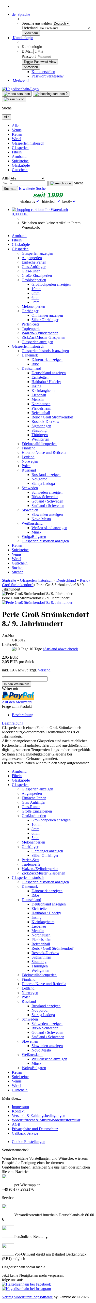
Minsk (36, 532)
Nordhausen (41, 404)
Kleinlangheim (43, 390)
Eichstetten (40, 377)
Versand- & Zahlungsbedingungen (38, 1115)
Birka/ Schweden (45, 497)
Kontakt (18, 1111)
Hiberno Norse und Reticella (44, 452)
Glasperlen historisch (28, 143)
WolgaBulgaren (34, 536)
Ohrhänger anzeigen (47, 315)
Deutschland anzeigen (49, 373)
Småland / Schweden (48, 505)
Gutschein (20, 170)
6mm (35, 298)
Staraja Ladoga (43, 483)
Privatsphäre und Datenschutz (35, 1129)
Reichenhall (41, 413)
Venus (16, 130)
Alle (15, 125)
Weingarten (40, 439)
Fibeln (17, 152)
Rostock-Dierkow (45, 421)
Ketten (17, 134)
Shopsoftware (42, 1297)
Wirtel (16, 139)
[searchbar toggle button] (14, 99)
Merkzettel (20, 80)
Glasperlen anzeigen (37, 253)
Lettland (28, 457)
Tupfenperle (31, 328)
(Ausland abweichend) (60, 649)
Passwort (29, 56)
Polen (26, 466)
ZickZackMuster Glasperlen (43, 337)
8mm (35, 293)
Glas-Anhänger (34, 267)
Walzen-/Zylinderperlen (40, 333)
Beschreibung (22, 715)
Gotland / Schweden (47, 501)
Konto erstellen (43, 72)
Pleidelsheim (41, 408)
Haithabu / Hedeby (46, 382)
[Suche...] (60, 183)
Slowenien (30, 510)
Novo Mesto (41, 519)
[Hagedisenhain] (20, 89)
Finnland (28, 448)
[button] (21, 14)
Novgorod (40, 479)
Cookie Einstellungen (28, 1142)
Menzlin (38, 399)
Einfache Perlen (34, 262)
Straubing (39, 430)
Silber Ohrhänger (45, 320)
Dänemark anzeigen (47, 359)
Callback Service (25, 1133)
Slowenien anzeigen (47, 514)
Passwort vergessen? (48, 76)
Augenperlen (32, 258)
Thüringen (40, 435)
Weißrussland (32, 523)
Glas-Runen (31, 271)
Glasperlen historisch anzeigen (45, 351)
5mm (35, 302)
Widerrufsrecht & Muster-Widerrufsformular (46, 1120)
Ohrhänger (30, 311)
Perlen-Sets (30, 324)
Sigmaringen (41, 426)
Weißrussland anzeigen (49, 528)
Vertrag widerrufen (16, 1297)
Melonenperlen (33, 306)
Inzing (36, 386)
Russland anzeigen (46, 475)
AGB (16, 1124)
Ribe (35, 364)
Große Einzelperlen (37, 275)
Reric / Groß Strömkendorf (52, 417)
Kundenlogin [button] (22, 38)
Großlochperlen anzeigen (51, 284)
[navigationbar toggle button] (17, 94)
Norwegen (30, 461)
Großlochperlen (34, 280)
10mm (36, 289)
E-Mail (27, 51)
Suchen (17, 567)
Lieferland (30, 28)
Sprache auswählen (37, 23)
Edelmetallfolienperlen (39, 444)
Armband (19, 156)
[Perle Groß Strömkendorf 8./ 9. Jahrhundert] (37, 602)
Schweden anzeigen (47, 492)
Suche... (80, 183)
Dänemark (30, 355)
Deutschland (31, 368)
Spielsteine (20, 161)
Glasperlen (20, 148)
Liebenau (39, 395)
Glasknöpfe (21, 165)
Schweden (30, 488)
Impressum (20, 1107)
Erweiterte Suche (32, 188)
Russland (29, 470)
